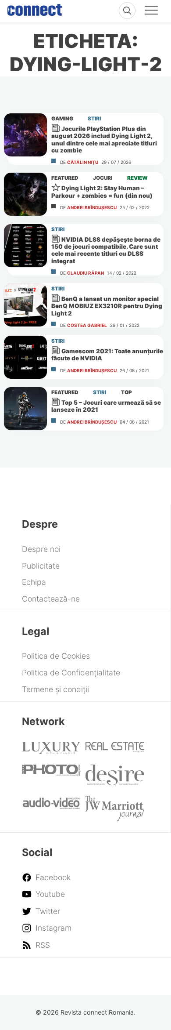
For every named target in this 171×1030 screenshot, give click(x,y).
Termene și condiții (55, 689)
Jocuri (102, 178)
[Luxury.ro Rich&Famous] (51, 751)
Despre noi (41, 549)
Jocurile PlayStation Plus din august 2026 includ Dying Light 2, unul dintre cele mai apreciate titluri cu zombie (104, 139)
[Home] (34, 8)
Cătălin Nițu (82, 162)
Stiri (94, 119)
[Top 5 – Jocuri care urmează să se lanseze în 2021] (25, 409)
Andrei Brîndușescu (92, 207)
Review (137, 178)
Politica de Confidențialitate (71, 672)
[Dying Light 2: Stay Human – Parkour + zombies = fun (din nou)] (25, 194)
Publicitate (41, 565)
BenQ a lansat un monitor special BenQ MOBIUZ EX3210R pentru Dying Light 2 (106, 305)
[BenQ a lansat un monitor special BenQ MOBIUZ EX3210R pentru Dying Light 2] (25, 305)
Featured (64, 178)
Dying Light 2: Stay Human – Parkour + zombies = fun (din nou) (102, 192)
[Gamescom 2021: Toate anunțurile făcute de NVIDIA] (25, 357)
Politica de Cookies (56, 655)
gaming (62, 119)
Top (126, 392)
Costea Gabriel (87, 325)
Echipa (34, 582)
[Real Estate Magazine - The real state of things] (115, 749)
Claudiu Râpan (85, 273)
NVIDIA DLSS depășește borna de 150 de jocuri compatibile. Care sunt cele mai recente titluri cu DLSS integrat (105, 250)
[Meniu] (151, 11)
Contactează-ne (51, 598)
